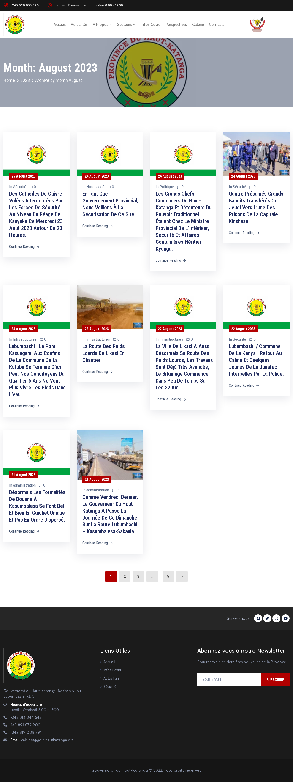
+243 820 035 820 (24, 5)
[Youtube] (286, 618)
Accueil (60, 24)
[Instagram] (276, 618)
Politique (167, 187)
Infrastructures (25, 339)
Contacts (217, 24)
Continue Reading (22, 246)
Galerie (198, 24)
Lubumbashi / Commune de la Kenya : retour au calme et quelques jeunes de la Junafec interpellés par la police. (256, 360)
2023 (25, 80)
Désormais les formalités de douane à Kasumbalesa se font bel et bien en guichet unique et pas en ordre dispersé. (37, 506)
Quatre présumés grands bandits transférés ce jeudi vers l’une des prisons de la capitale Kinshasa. (256, 207)
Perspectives (176, 24)
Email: (41, 740)
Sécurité (19, 187)
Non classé (95, 187)
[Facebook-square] (258, 618)
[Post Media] (36, 154)
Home (9, 80)
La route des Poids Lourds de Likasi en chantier (103, 353)
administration (24, 485)
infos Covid (150, 24)
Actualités (79, 24)
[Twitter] (267, 618)
